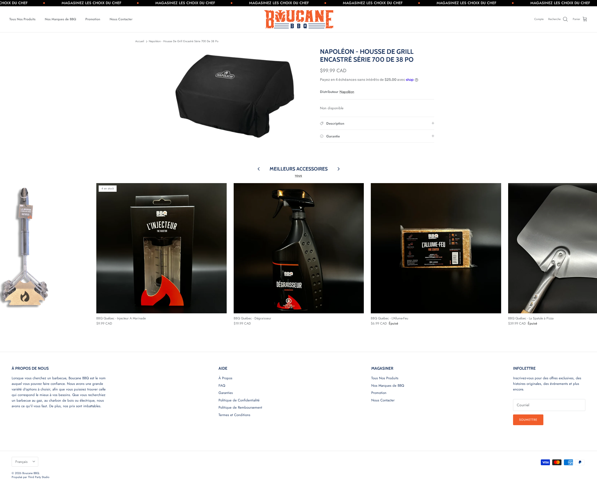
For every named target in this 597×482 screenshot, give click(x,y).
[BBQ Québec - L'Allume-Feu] (436, 248)
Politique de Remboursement (240, 407)
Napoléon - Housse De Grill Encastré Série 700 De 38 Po (184, 41)
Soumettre (528, 419)
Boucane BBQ (30, 473)
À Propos (225, 378)
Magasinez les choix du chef (70, 3)
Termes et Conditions (234, 414)
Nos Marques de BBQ (60, 19)
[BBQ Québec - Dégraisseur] (299, 248)
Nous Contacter (121, 19)
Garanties (226, 392)
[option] (236, 95)
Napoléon (347, 91)
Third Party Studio (38, 477)
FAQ (222, 385)
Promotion (92, 19)
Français (21, 461)
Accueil (139, 41)
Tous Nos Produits (22, 19)
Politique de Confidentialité (239, 400)
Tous (298, 176)
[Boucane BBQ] (298, 19)
